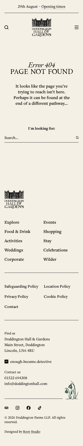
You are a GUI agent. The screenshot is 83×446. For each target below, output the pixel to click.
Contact (11, 306)
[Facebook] (29, 408)
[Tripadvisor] (6, 408)
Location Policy (57, 286)
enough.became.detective (31, 361)
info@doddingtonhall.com (25, 383)
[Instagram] (17, 408)
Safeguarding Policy (21, 286)
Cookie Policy (56, 296)
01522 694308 (15, 377)
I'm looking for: (41, 128)
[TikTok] (40, 408)
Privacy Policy (16, 296)
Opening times (53, 6)
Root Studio (31, 431)
